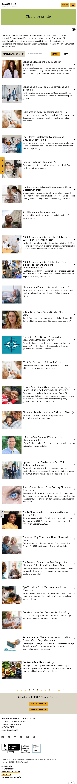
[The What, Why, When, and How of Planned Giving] (11, 544)
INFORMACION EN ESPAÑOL (12, 777)
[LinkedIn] (21, 737)
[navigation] (38, 772)
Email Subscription (38, 709)
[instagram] (27, 737)
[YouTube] (15, 737)
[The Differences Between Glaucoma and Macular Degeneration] (11, 144)
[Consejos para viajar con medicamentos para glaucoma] (11, 94)
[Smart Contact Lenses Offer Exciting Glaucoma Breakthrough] (11, 494)
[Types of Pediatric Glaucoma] (11, 169)
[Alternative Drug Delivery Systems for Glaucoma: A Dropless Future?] (11, 344)
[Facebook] (3, 737)
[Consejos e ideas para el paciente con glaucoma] (11, 69)
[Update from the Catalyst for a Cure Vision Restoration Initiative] (11, 469)
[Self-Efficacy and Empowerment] (11, 219)
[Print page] (73, 29)
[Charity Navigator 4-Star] (25, 748)
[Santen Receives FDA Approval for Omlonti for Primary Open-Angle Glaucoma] (11, 644)
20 (59, 690)
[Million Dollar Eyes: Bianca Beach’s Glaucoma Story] (11, 319)
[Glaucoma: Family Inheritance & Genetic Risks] (11, 419)
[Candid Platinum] (36, 748)
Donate (65, 5)
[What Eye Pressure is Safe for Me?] (11, 369)
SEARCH (55, 54)
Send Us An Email (10, 730)
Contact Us (6, 775)
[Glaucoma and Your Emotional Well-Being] (11, 294)
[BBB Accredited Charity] (11, 748)
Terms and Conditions (11, 772)
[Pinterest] (34, 737)
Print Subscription (38, 704)
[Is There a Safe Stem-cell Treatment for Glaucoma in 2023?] (11, 444)
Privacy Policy (8, 769)
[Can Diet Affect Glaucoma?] (11, 669)
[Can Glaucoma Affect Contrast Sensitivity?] (11, 619)
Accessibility (7, 766)
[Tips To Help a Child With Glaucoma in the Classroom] (11, 594)
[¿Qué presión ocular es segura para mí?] (11, 119)
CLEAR (65, 54)
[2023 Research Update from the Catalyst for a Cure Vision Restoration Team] (11, 244)
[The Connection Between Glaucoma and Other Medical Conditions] (11, 194)
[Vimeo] (9, 737)
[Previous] (13, 690)
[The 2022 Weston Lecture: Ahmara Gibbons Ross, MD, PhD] (11, 519)
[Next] (64, 690)
